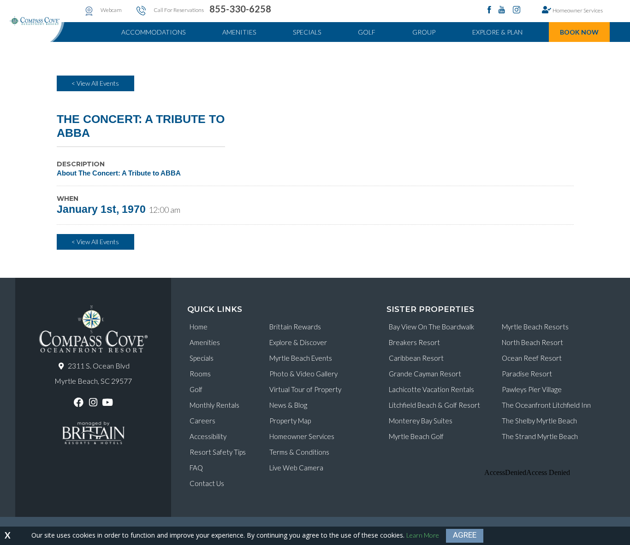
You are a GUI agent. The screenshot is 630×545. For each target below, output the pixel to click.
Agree (464, 534)
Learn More (422, 535)
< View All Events (95, 83)
